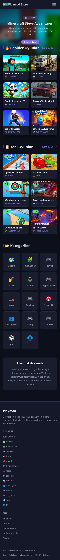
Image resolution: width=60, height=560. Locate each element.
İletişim (6, 523)
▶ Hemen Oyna (30, 42)
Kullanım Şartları (11, 533)
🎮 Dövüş (7, 490)
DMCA (6, 538)
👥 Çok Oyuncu (10, 485)
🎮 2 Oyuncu (9, 495)
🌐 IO (5, 505)
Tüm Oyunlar (9, 436)
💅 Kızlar (7, 456)
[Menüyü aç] (54, 4)
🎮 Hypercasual (10, 466)
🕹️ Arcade (8, 461)
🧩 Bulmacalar (10, 446)
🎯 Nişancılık (9, 480)
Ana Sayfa (8, 518)
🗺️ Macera (8, 441)
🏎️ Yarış (7, 470)
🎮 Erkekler (8, 475)
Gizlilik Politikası (11, 528)
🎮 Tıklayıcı (8, 451)
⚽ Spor (7, 500)
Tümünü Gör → (49, 48)
